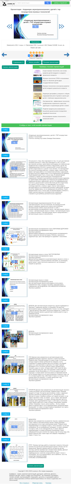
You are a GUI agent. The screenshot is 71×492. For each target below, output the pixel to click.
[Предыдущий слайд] (9, 26)
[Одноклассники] (32, 56)
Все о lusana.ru (24, 483)
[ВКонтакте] (29, 56)
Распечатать (36, 42)
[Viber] (39, 56)
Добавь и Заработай (60, 3)
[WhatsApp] (42, 56)
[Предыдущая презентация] (5, 54)
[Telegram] (34, 56)
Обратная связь (37, 483)
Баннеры (48, 483)
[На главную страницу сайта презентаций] (9, 4)
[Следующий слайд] (61, 26)
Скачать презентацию (10, 67)
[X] (37, 56)
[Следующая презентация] (67, 54)
